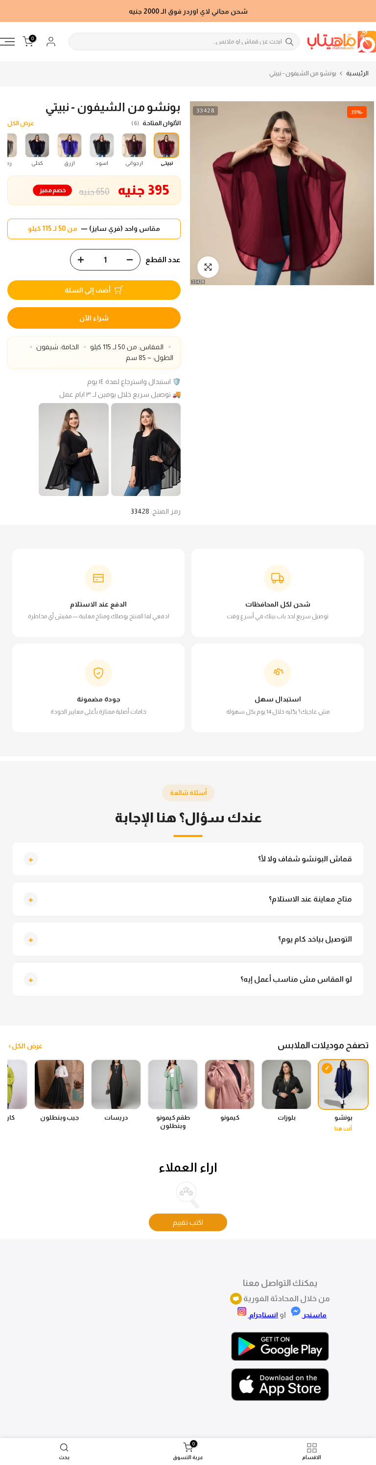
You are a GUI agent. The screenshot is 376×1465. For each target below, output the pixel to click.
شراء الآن (94, 318)
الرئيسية (357, 73)
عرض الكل (20, 123)
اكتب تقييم (188, 1222)
